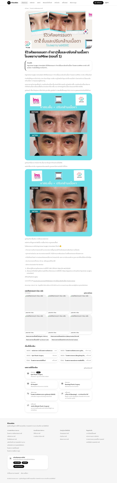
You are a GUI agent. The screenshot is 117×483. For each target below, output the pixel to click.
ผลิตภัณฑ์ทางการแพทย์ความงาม (16, 442)
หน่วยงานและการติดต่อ (92, 436)
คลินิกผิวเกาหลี (11, 436)
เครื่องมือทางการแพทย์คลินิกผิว (15, 445)
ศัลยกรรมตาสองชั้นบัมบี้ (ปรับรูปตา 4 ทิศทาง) (37, 336)
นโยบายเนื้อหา (24, 473)
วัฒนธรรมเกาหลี (64, 433)
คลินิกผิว (32, 3)
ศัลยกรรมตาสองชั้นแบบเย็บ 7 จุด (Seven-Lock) (37, 340)
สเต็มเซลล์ (64, 3)
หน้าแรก (27, 8)
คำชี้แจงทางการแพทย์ (13, 473)
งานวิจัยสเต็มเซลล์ (91, 433)
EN (107, 3)
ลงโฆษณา (99, 3)
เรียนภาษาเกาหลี (64, 439)
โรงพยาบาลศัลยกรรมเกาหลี (36, 8)
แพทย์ (38, 3)
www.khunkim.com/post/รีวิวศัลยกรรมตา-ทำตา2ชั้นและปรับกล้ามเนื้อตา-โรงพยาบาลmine (54, 281)
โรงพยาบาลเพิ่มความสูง (13, 451)
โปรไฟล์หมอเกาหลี (12, 439)
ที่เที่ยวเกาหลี (37, 433)
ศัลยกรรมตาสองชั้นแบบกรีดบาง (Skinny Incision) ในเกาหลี (65, 336)
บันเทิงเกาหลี (63, 436)
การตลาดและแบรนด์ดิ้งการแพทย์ (95, 439)
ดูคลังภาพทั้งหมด (88, 293)
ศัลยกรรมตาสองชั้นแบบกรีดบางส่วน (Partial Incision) (65, 340)
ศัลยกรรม (24, 3)
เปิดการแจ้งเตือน (19, 466)
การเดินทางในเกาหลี (39, 436)
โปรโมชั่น (25, 463)
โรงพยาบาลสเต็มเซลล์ (13, 448)
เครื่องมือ (56, 3)
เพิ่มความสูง (73, 3)
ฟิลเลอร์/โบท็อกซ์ (47, 3)
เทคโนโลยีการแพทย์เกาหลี (93, 442)
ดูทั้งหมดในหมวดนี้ (88, 368)
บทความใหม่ (17, 463)
